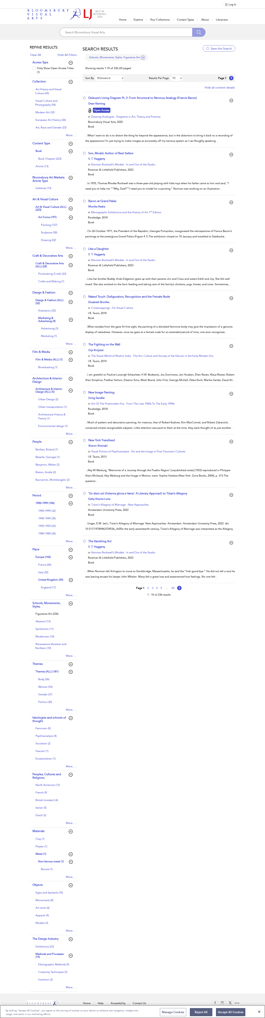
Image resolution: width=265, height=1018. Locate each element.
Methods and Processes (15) (50, 955)
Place (35, 549)
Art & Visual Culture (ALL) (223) (51, 208)
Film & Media (41, 352)
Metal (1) (41, 853)
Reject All (201, 1012)
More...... (71, 135)
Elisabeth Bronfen (98, 302)
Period (36, 495)
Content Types (185, 19)
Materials (38, 831)
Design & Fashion (43, 292)
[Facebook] (215, 1002)
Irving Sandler (96, 398)
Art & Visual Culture (45, 199)
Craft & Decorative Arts (47, 255)
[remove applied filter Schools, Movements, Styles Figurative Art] (143, 57)
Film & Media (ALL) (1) (49, 359)
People (37, 441)
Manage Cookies (173, 1012)
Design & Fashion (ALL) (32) (49, 302)
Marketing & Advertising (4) (47, 319)
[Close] (259, 1012)
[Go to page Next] (179, 588)
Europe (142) (43, 557)
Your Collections (160, 19)
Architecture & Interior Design (47, 380)
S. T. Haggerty (96, 158)
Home (122, 19)
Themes (37, 664)
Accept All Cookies (230, 1012)
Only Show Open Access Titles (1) (55, 70)
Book (39, 151)
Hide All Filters (67, 55)
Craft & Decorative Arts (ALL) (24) (50, 265)
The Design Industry (45, 938)
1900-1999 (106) (45, 503)
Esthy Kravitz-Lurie (99, 499)
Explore (138, 19)
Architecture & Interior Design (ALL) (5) (49, 390)
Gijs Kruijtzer (96, 350)
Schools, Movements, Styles (46, 604)
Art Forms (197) (47, 217)
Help (100, 1003)
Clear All (35, 55)
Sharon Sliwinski (98, 445)
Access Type (40, 62)
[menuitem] (53, 93)
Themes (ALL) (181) (47, 671)
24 (172, 588)
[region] (132, 1011)
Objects (37, 885)
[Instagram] (222, 1002)
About (205, 19)
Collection (39, 81)
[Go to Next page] (231, 78)
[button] (84, 98)
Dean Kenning (96, 103)
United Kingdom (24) (50, 579)
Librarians (222, 19)
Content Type (41, 143)
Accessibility (118, 1003)
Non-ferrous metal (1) (51, 861)
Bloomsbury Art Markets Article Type (48, 179)
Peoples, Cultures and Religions (46, 776)
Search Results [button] (100, 49)
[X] (230, 1002)
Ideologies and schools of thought (49, 719)
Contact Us (139, 1003)
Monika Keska (96, 206)
